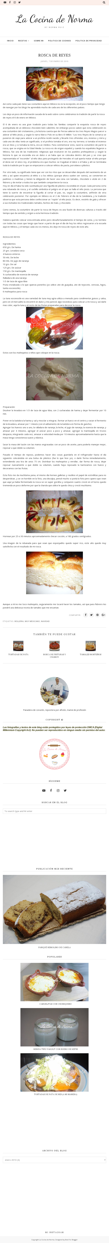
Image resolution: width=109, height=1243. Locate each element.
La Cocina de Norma (54, 19)
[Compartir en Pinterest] (97, 615)
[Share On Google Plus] (103, 615)
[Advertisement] (54, 841)
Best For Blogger (71, 1240)
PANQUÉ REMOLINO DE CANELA (54, 947)
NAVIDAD (45, 621)
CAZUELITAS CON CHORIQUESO (55, 1004)
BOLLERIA (19, 621)
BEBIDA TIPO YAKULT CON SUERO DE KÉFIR (55, 1049)
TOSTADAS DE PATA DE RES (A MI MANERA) (55, 1094)
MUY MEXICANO (32, 621)
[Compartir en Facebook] (85, 615)
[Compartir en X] (91, 615)
